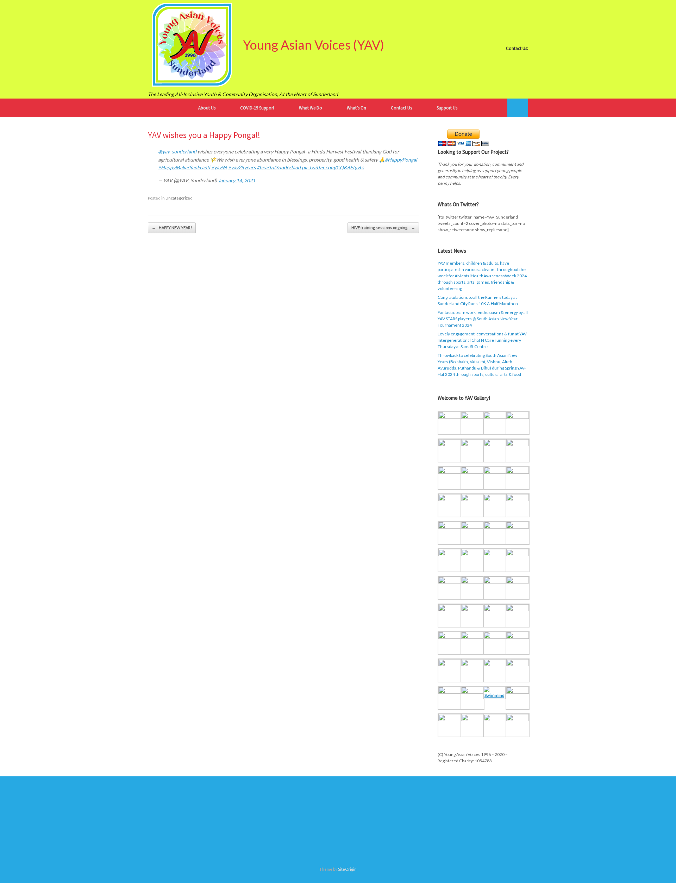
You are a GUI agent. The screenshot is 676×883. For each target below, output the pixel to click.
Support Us (447, 108)
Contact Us (401, 108)
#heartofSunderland (279, 167)
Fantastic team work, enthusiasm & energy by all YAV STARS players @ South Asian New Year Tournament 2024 (483, 319)
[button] (517, 108)
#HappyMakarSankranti (184, 167)
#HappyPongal (401, 160)
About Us (206, 108)
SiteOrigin (347, 869)
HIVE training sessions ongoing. (383, 227)
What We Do (310, 108)
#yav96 (219, 167)
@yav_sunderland (177, 151)
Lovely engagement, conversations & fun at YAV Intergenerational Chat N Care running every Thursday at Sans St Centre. (482, 340)
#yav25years (242, 167)
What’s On (356, 108)
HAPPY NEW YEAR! (172, 227)
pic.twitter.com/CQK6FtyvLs (333, 167)
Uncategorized (179, 198)
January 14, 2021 (236, 180)
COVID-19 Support (257, 108)
